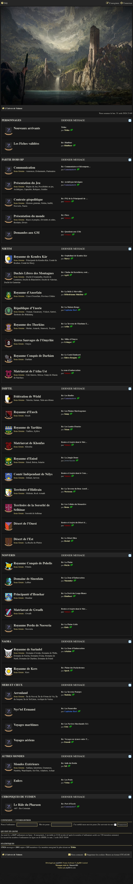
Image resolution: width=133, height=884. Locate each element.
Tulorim (29, 400)
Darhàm (28, 359)
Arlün (66, 326)
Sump (66, 414)
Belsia (34, 462)
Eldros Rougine (70, 357)
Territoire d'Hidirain (28, 489)
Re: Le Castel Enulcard (71, 354)
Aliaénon (44, 770)
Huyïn (66, 565)
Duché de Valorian (49, 279)
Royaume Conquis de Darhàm (34, 355)
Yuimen (67, 201)
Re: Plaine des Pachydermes (73, 667)
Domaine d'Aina (37, 655)
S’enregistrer (23, 820)
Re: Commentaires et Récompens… (76, 166)
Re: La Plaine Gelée (69, 624)
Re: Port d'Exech (68, 803)
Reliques (36, 189)
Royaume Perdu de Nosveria (32, 625)
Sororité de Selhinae (33, 513)
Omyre (28, 343)
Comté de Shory (27, 263)
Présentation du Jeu (27, 183)
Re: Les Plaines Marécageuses (73, 411)
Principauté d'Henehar (29, 594)
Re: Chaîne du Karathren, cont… (75, 272)
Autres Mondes (13, 756)
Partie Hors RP (13, 159)
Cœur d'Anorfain (33, 296)
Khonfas (28, 446)
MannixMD (73, 865)
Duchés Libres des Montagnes (34, 273)
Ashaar (52, 770)
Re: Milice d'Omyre (69, 339)
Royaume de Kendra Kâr (30, 256)
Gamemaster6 (70, 169)
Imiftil (49, 203)
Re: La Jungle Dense (69, 457)
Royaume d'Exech (25, 412)
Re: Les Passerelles (69, 708)
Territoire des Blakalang (23, 314)
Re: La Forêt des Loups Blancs (73, 593)
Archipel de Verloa (45, 699)
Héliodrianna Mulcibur (73, 294)
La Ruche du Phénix (33, 542)
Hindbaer (68, 145)
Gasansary (37, 311)
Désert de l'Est (23, 539)
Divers (24, 222)
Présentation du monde (29, 216)
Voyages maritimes (26, 724)
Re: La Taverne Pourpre (71, 691)
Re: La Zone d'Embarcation (73, 577)
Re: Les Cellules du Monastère (73, 504)
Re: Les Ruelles (67, 395)
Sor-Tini (36, 770)
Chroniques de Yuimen (19, 797)
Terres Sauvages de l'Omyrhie (34, 340)
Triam (66, 429)
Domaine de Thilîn (49, 652)
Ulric (66, 726)
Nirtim (43, 203)
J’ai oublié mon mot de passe (85, 824)
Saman (36, 400)
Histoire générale (33, 203)
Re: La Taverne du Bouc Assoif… (75, 488)
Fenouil (67, 742)
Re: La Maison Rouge (70, 307)
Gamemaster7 (70, 806)
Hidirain (29, 493)
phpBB (58, 863)
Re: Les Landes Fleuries (71, 426)
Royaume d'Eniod (25, 458)
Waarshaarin (26, 770)
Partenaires (50, 171)
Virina (67, 782)
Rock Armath (39, 493)
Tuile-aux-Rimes (47, 400)
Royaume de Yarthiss (28, 427)
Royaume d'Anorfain (28, 292)
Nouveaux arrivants (27, 128)
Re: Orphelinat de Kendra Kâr (74, 255)
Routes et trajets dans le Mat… (74, 442)
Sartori (53, 311)
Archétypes (18, 189)
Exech (27, 415)
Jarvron (36, 477)
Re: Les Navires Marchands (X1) (74, 723)
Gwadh (28, 613)
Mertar (29, 328)
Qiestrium (38, 767)
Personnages (11, 120)
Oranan (29, 311)
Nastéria (17, 770)
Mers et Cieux (12, 685)
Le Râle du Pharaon (27, 804)
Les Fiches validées (26, 143)
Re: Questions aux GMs (71, 231)
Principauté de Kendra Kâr (37, 260)
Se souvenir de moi (106, 824)
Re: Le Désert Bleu (69, 538)
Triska (63, 127)
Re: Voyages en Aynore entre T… (75, 739)
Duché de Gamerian (12, 282)
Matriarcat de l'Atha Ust (30, 371)
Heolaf (67, 541)
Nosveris (17, 205)
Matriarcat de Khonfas (29, 443)
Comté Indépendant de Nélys (33, 474)
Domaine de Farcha (22, 655)
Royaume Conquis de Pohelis (33, 563)
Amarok (36, 328)
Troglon (52, 328)
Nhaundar (68, 580)
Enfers (18, 780)
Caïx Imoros (31, 374)
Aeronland (21, 692)
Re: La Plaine (67, 562)
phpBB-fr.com (71, 867)
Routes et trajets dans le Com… (74, 473)
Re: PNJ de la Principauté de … (74, 198)
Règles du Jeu (32, 186)
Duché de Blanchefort (32, 279)
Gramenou (47, 767)
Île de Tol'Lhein (30, 699)
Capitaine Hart (70, 310)
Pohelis (28, 566)
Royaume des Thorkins (29, 324)
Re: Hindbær (66, 142)
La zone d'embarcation (70, 370)
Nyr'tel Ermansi (24, 709)
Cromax (67, 234)
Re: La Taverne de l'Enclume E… (75, 323)
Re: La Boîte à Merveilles (71, 291)
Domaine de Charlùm (28, 658)
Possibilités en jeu (46, 186)
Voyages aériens (24, 740)
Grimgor (68, 342)
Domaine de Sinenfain (28, 578)
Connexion (6, 820)
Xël (65, 766)
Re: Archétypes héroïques (71, 182)
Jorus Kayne (69, 460)
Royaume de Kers (25, 668)
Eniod (28, 462)
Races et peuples (33, 219)
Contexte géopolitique (28, 199)
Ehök (66, 627)
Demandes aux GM (26, 232)
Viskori (46, 311)
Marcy (67, 258)
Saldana (29, 767)
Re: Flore (65, 215)
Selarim (41, 462)
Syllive (37, 431)
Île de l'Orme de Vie (46, 696)
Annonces (30, 171)
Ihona (66, 507)
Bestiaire (17, 222)
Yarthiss (29, 431)
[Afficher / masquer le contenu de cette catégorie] (129, 120)
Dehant (29, 477)
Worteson (68, 491)
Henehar (28, 597)
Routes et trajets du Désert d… (74, 522)
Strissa (40, 374)
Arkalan (67, 651)
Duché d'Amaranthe (34, 276)
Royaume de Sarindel (28, 649)
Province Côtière (48, 296)
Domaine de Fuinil (45, 658)
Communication (24, 167)
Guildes (44, 189)
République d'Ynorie (28, 308)
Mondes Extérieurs (26, 764)
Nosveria (29, 628)
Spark (66, 670)
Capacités (28, 189)
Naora (24, 205)
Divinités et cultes (48, 219)
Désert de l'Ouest (25, 523)
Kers (27, 672)
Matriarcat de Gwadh (28, 609)
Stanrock (44, 328)
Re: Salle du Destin (69, 763)
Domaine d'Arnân (33, 652)
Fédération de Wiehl (27, 396)
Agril (66, 275)
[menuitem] (4, 3)
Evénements (40, 171)
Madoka (67, 694)
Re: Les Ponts (67, 779)
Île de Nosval (31, 696)
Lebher (28, 582)
